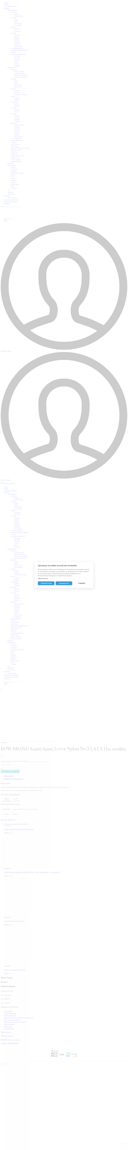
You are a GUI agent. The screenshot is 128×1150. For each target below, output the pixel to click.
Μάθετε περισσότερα (43, 578)
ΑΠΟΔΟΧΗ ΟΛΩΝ (46, 583)
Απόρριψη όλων (64, 583)
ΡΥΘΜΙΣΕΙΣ (81, 583)
